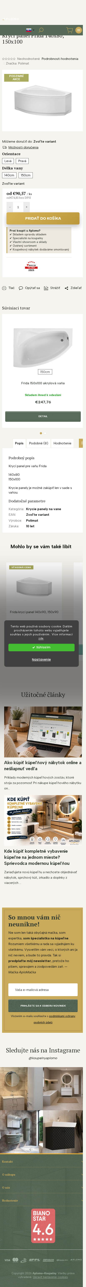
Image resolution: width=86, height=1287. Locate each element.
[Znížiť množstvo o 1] (10, 207)
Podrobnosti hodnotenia (60, 59)
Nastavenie (41, 659)
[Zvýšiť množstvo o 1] (26, 207)
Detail (43, 416)
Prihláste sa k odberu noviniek (43, 1005)
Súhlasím (43, 647)
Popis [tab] (19, 443)
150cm (45, 372)
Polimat (32, 520)
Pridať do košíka (43, 218)
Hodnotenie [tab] (62, 443)
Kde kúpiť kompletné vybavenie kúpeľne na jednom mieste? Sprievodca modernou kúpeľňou (37, 857)
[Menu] (79, 30)
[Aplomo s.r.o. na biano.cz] (43, 1226)
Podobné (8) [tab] (38, 443)
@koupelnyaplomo (43, 1058)
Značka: (17, 63)
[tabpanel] (43, 371)
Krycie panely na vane (43, 509)
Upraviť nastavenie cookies (50, 1277)
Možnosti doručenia (23, 147)
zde (41, 638)
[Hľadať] (41, 30)
